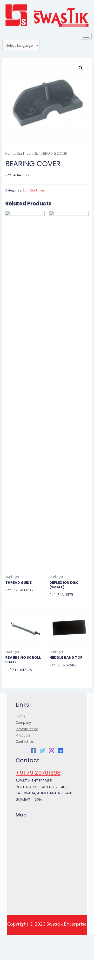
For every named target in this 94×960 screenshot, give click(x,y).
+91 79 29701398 (38, 773)
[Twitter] (43, 751)
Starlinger (24, 153)
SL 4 (37, 153)
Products (23, 735)
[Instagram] (51, 751)
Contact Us (25, 741)
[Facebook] (34, 751)
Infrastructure (27, 728)
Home (9, 153)
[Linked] (60, 751)
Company (23, 722)
